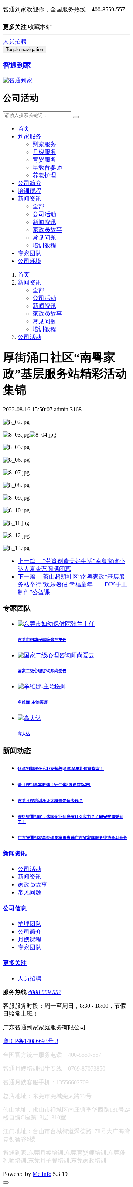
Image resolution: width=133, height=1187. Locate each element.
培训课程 (29, 191)
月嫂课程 (29, 939)
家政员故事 (47, 230)
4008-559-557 (44, 992)
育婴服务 (44, 160)
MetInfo (42, 1174)
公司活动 (44, 214)
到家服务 (29, 136)
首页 (24, 128)
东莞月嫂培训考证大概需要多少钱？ (50, 800)
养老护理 (44, 175)
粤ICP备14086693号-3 (30, 1041)
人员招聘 (15, 41)
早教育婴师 (47, 167)
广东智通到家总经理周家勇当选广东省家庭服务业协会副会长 (72, 837)
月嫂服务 (44, 152)
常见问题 (44, 237)
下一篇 (72, 584)
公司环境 (29, 261)
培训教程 (44, 245)
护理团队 (29, 924)
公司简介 (29, 183)
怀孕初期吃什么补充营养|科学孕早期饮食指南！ (61, 768)
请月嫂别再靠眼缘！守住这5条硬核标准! (54, 784)
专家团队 (29, 253)
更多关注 (15, 963)
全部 (38, 206)
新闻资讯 (29, 198)
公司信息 (15, 908)
